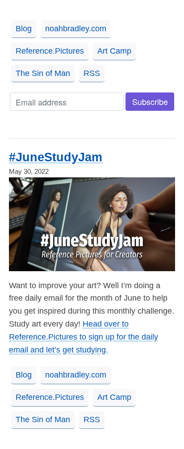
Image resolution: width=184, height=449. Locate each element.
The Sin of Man (43, 73)
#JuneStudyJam (55, 157)
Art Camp (114, 50)
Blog (24, 28)
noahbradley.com (75, 28)
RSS (92, 73)
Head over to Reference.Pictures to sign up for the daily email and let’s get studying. (83, 336)
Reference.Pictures (50, 50)
